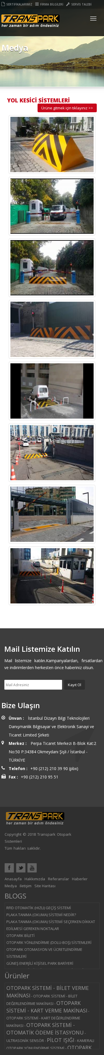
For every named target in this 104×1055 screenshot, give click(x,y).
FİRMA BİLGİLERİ (51, 4)
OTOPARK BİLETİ (20, 935)
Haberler (80, 878)
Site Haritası (44, 885)
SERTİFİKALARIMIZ (19, 4)
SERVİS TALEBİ (81, 4)
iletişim (25, 885)
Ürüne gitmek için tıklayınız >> (67, 108)
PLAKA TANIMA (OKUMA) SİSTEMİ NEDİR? (41, 914)
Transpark (30, 25)
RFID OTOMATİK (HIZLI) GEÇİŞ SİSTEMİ (38, 907)
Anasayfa (13, 878)
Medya (11, 885)
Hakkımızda (35, 878)
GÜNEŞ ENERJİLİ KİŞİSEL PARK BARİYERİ (39, 963)
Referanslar (58, 878)
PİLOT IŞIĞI (60, 1039)
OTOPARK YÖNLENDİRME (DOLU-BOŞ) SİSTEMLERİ (49, 942)
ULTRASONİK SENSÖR (25, 1040)
